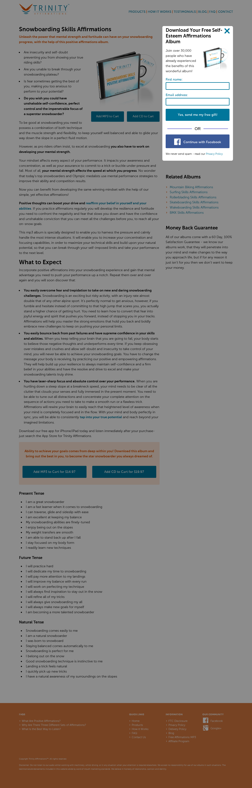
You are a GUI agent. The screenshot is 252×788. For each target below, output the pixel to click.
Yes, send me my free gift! (198, 115)
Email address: (177, 95)
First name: (174, 79)
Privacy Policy (214, 154)
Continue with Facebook (201, 142)
